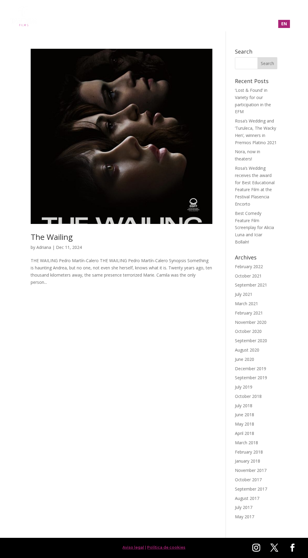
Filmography (205, 16)
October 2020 (248, 331)
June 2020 (244, 359)
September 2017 (251, 489)
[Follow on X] (274, 548)
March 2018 (246, 442)
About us (240, 16)
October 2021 (248, 276)
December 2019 (250, 368)
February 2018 (249, 452)
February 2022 (249, 266)
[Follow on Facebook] (292, 548)
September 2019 (251, 377)
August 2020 (247, 350)
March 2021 (246, 303)
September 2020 (251, 340)
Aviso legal (133, 547)
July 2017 (243, 507)
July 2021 (243, 294)
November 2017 (250, 470)
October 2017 (248, 479)
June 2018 (244, 414)
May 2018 (244, 424)
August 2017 (247, 498)
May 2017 (244, 516)
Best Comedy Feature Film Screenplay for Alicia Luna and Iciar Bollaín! (254, 227)
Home (175, 16)
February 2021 (249, 313)
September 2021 (251, 285)
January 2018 (247, 461)
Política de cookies (166, 547)
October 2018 (248, 396)
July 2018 (243, 405)
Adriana (43, 247)
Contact (271, 16)
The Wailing (52, 236)
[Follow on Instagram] (256, 548)
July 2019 (243, 387)
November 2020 (250, 322)
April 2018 (244, 433)
